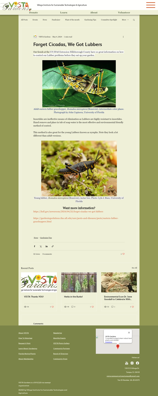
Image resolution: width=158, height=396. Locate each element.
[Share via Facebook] (34, 246)
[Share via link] (52, 246)
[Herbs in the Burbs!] (79, 282)
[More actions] (123, 36)
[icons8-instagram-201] (132, 363)
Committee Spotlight (109, 20)
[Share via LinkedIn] (46, 246)
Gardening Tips (90, 20)
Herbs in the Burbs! (73, 296)
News (45, 20)
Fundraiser (56, 20)
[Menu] (150, 5)
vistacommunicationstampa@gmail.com (123, 376)
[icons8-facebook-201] (137, 363)
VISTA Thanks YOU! (33, 296)
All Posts (24, 20)
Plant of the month (72, 20)
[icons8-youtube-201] (126, 363)
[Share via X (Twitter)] (40, 246)
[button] (134, 20)
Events (35, 20)
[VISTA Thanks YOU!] (39, 282)
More (124, 20)
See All (134, 268)
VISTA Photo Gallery (61, 343)
